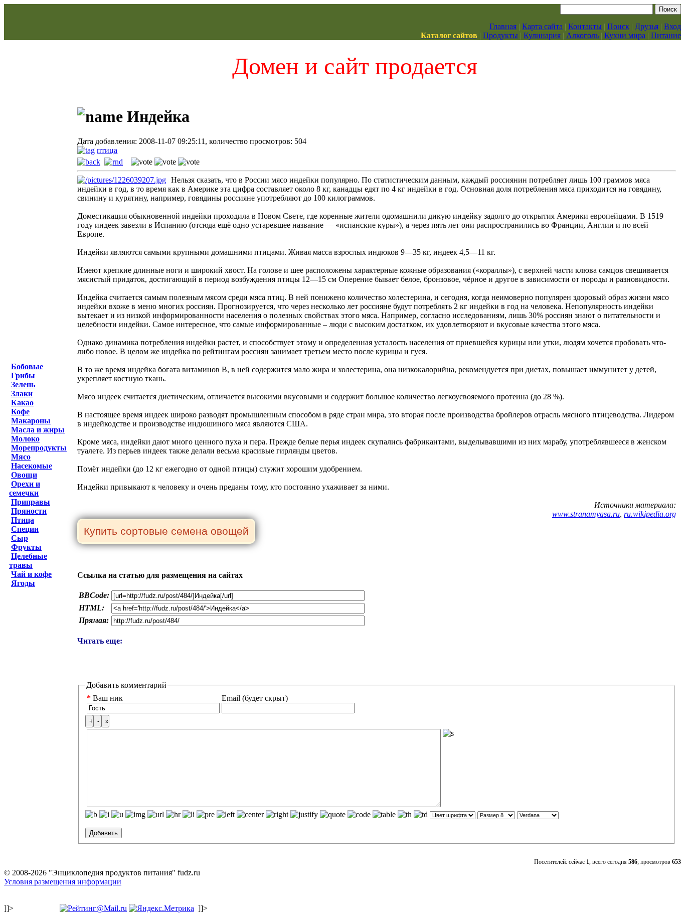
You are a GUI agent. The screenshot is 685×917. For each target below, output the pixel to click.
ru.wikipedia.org (650, 514)
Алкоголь (582, 35)
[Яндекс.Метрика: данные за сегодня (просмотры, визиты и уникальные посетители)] (161, 908)
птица (107, 150)
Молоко (25, 438)
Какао (22, 402)
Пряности (29, 511)
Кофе (20, 411)
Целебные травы (28, 560)
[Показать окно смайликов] (448, 733)
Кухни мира (624, 35)
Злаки (22, 393)
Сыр (19, 538)
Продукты (500, 35)
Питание (666, 35)
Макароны (31, 420)
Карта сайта (542, 26)
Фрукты (26, 547)
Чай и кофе (31, 574)
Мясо (21, 456)
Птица (22, 520)
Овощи (24, 475)
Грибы (23, 375)
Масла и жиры (38, 429)
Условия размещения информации (62, 881)
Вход (672, 26)
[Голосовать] (141, 162)
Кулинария (542, 35)
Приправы (30, 502)
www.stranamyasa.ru (586, 514)
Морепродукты (39, 447)
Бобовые (27, 366)
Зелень (23, 384)
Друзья (646, 26)
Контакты (585, 26)
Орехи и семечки (24, 488)
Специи (25, 529)
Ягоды (23, 583)
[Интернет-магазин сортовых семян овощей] (166, 532)
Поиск (618, 26)
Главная (503, 26)
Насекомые (31, 466)
